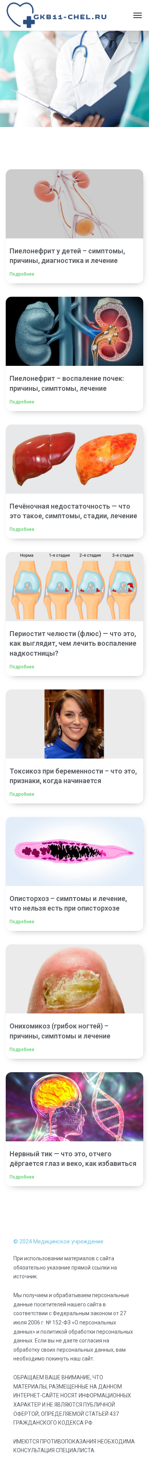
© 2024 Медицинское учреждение (58, 1241)
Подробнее (22, 274)
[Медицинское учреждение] (57, 15)
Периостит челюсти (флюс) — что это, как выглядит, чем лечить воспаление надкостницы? (73, 643)
